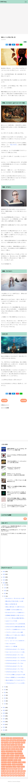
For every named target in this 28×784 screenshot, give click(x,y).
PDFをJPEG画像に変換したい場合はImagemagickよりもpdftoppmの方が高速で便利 (16, 499)
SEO (2, 744)
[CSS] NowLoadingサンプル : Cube (14, 654)
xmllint (17, 749)
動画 (21, 768)
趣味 (11, 775)
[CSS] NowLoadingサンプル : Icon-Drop (16, 660)
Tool (19, 744)
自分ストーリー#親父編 (11, 646)
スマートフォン (4, 757)
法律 (7, 773)
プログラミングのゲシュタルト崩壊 (14, 632)
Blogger (18, 781)
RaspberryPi (17, 742)
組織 (21, 773)
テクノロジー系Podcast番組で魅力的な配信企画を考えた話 (16, 618)
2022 (4, 582)
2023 (4, 580)
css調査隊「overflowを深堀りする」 (14, 609)
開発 (13, 775)
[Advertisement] (14, 18)
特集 (12, 773)
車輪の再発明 (13, 144)
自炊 (2, 775)
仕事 (7, 768)
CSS (11, 738)
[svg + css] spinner (10, 643)
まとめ (21, 749)
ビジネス (13, 764)
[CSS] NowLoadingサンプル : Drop (14, 663)
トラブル (9, 762)
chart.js (20, 746)
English (7, 740)
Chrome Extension (16, 738)
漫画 (10, 773)
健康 (12, 768)
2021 (4, 707)
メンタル (14, 766)
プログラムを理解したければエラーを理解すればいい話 (16, 674)
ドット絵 (20, 762)
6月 (5, 689)
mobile (6, 749)
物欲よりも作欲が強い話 (11, 604)
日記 (25, 41)
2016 (4, 721)
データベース (4, 762)
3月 (5, 698)
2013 (4, 730)
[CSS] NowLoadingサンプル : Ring (14, 671)
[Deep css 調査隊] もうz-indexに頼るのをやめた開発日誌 (16, 677)
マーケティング (9, 766)
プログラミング (19, 764)
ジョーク (12, 755)
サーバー (3, 755)
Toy (21, 744)
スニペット (17, 755)
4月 (5, 695)
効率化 (15, 768)
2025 (4, 574)
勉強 (19, 768)
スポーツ (22, 755)
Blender (7, 738)
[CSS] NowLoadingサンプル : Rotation (15, 657)
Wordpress (15, 746)
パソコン (9, 764)
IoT (2, 742)
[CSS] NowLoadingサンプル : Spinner (15, 649)
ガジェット (3, 753)
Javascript (6, 742)
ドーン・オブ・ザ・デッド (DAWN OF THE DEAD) (16, 640)
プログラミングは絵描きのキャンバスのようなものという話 (16, 629)
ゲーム (8, 753)
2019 (4, 713)
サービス (7, 755)
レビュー (3, 768)
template (13, 749)
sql (9, 749)
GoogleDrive (19, 740)
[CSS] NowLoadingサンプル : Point (14, 669)
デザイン (15, 760)
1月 (5, 703)
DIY (22, 738)
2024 (4, 577)
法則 (4, 773)
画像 (15, 773)
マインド (3, 766)
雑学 (16, 775)
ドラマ (24, 762)
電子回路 (20, 775)
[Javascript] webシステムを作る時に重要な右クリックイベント (16, 623)
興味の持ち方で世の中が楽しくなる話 (14, 601)
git (23, 746)
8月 (5, 596)
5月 (5, 692)
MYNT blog (3, 1)
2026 (4, 571)
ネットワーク (4, 764)
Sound (8, 744)
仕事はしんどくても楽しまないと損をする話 (16, 635)
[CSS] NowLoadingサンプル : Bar (14, 666)
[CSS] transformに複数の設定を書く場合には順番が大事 (16, 626)
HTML (24, 740)
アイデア (3, 751)
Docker (2, 740)
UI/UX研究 (3, 746)
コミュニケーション (18, 753)
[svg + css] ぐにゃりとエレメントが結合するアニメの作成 (16, 652)
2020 (4, 710)
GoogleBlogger (13, 740)
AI (4, 738)
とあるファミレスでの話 (11, 621)
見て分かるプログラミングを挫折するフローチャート (16, 612)
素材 (18, 773)
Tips (16, 744)
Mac (13, 742)
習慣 (24, 773)
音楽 (23, 775)
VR (7, 746)
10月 (5, 590)
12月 (5, 584)
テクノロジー (4, 760)
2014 (4, 727)
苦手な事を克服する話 (11, 637)
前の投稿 (23, 400)
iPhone (2, 749)
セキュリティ (10, 757)
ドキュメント (14, 762)
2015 (4, 724)
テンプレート (10, 760)
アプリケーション (9, 751)
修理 (9, 768)
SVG (5, 744)
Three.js (12, 744)
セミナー (16, 757)
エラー (15, 751)
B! (13, 44)
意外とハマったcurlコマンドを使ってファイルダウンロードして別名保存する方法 (16, 493)
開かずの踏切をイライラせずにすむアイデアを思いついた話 (16, 680)
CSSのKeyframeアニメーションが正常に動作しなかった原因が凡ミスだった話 (16, 683)
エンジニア (19, 751)
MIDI (10, 742)
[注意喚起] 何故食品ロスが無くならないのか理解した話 (16, 615)
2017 (4, 718)
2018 (4, 716)
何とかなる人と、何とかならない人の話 (15, 598)
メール (18, 766)
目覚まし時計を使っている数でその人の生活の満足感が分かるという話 (16, 606)
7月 (5, 686)
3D (2, 738)
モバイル (22, 766)
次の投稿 (4, 400)
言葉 (5, 775)
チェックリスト (22, 757)
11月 (5, 587)
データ (19, 760)
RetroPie (23, 742)
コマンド (12, 753)
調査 (8, 775)
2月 (5, 701)
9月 (5, 593)
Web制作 (10, 746)
